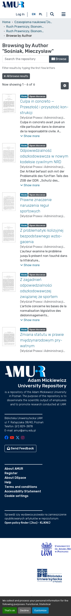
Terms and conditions (21, 487)
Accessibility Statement (23, 491)
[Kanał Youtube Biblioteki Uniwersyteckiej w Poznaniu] (12, 438)
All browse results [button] (17, 76)
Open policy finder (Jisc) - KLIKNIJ (27, 522)
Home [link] (6, 22)
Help (8, 482)
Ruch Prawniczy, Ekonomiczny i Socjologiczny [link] (25, 26)
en (34, 14)
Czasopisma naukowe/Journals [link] (33, 22)
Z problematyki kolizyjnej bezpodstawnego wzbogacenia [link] (41, 236)
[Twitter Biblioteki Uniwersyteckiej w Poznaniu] (18, 438)
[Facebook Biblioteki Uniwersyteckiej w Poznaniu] (6, 438)
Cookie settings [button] (16, 496)
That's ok (10, 610)
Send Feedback (22, 448)
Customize (40, 610)
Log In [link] (20, 14)
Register (11, 473)
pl (40, 14)
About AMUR (14, 468)
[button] (13, 5)
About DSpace (15, 478)
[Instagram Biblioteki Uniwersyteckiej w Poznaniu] (22, 438)
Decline (24, 610)
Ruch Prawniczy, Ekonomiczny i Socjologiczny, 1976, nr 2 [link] (25, 31)
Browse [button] (60, 59)
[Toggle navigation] (63, 14)
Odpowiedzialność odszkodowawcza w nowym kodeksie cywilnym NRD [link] (44, 156)
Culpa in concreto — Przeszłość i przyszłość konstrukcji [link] (44, 107)
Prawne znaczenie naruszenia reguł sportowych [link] (36, 205)
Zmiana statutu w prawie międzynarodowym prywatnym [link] (42, 340)
